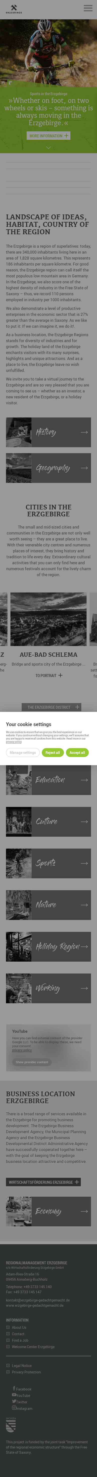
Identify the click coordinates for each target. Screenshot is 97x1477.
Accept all (77, 752)
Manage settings (23, 752)
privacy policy (13, 741)
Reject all (53, 752)
